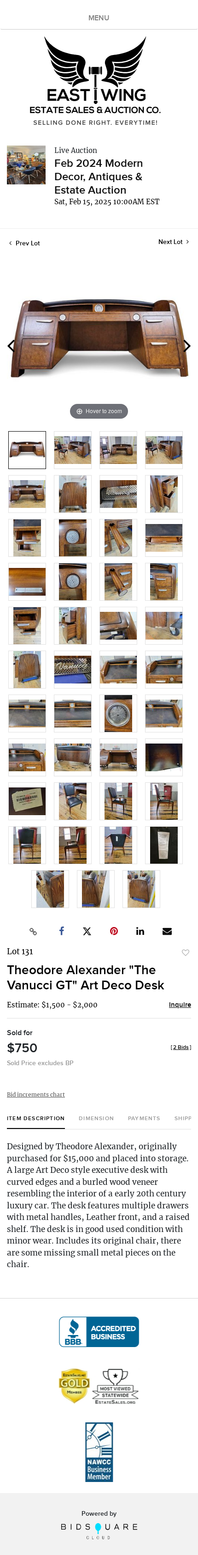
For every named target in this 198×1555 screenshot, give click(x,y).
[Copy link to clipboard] (33, 931)
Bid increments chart (36, 1094)
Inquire (180, 1005)
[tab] (36, 1122)
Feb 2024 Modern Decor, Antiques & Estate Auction (98, 177)
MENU (99, 18)
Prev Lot (27, 243)
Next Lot (171, 242)
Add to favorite (185, 953)
